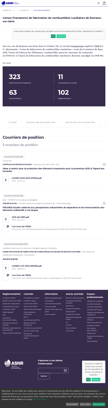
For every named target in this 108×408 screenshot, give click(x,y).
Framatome (77, 46)
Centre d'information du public (53, 310)
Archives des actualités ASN (40, 122)
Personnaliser (72, 404)
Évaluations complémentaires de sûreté (31, 336)
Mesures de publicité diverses (10, 324)
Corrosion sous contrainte (33, 328)
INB (97, 46)
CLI (67, 322)
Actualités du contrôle (31, 298)
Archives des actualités (53, 303)
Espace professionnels (95, 295)
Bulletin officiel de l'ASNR (12, 301)
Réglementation (12, 294)
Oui (53, 36)
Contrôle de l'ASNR (30, 303)
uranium (43, 248)
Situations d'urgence (73, 308)
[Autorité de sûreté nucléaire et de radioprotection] (11, 3)
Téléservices (91, 333)
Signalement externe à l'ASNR (95, 337)
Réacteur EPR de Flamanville (30, 324)
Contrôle (28, 294)
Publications (49, 301)
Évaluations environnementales (10, 319)
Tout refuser (85, 404)
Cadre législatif (8, 312)
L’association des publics (11, 303)
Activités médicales (94, 304)
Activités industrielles (94, 307)
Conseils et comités (73, 314)
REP (87, 55)
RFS (4, 315)
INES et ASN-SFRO (30, 306)
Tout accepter (98, 404)
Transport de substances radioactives (95, 314)
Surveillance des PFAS (32, 320)
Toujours (61, 36)
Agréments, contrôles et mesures (95, 319)
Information (51, 294)
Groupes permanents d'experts (73, 302)
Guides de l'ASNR (9, 309)
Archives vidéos (50, 306)
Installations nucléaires (95, 301)
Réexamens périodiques (32, 309)
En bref (12, 122)
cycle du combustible (28, 200)
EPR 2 (26, 317)
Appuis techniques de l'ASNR (73, 318)
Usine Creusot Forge (31, 331)
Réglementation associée (12, 333)
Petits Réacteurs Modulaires (29, 313)
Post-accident (71, 311)
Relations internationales (74, 298)
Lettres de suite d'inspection (80, 122)
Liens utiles (70, 331)
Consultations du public (11, 306)
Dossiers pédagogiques (53, 298)
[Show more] (104, 164)
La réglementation (9, 298)
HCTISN (68, 325)
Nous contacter (50, 314)
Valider (43, 376)
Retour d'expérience (94, 322)
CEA (4, 200)
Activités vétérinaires (94, 310)
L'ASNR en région (30, 301)
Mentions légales (40, 399)
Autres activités (74, 294)
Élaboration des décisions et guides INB (12, 329)
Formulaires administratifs (92, 329)
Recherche (70, 306)
